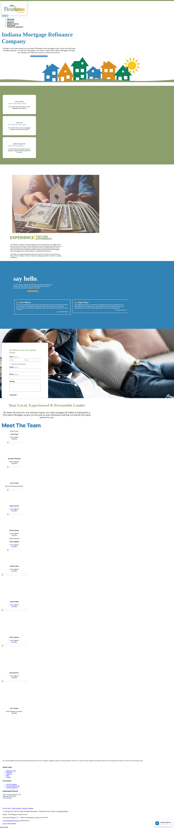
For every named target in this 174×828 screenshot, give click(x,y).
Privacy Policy (7, 808)
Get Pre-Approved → (12, 787)
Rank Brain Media (62, 811)
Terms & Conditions (27, 808)
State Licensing (16, 808)
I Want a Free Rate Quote (19, 364)
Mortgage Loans (11, 771)
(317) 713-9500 (7, 798)
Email (13, 367)
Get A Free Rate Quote (12, 786)
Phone (14, 374)
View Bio (14, 439)
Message (11, 381)
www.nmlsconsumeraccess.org (11, 820)
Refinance (9, 772)
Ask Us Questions (11, 784)
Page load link (4, 827)
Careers (8, 777)
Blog (7, 775)
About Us (9, 774)
